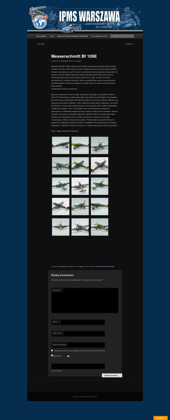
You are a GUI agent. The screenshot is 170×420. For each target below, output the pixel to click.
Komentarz (57, 290)
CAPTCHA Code (56, 371)
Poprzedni (40, 44)
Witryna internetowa (59, 344)
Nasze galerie (62, 266)
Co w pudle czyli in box (99, 36)
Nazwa (56, 321)
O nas (52, 36)
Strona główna (41, 36)
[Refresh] (68, 356)
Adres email (57, 333)
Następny (130, 44)
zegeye (78, 61)
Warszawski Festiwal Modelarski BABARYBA (72, 36)
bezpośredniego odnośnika (105, 266)
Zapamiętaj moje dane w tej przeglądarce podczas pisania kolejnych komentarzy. (79, 351)
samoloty (71, 266)
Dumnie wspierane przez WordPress (85, 396)
